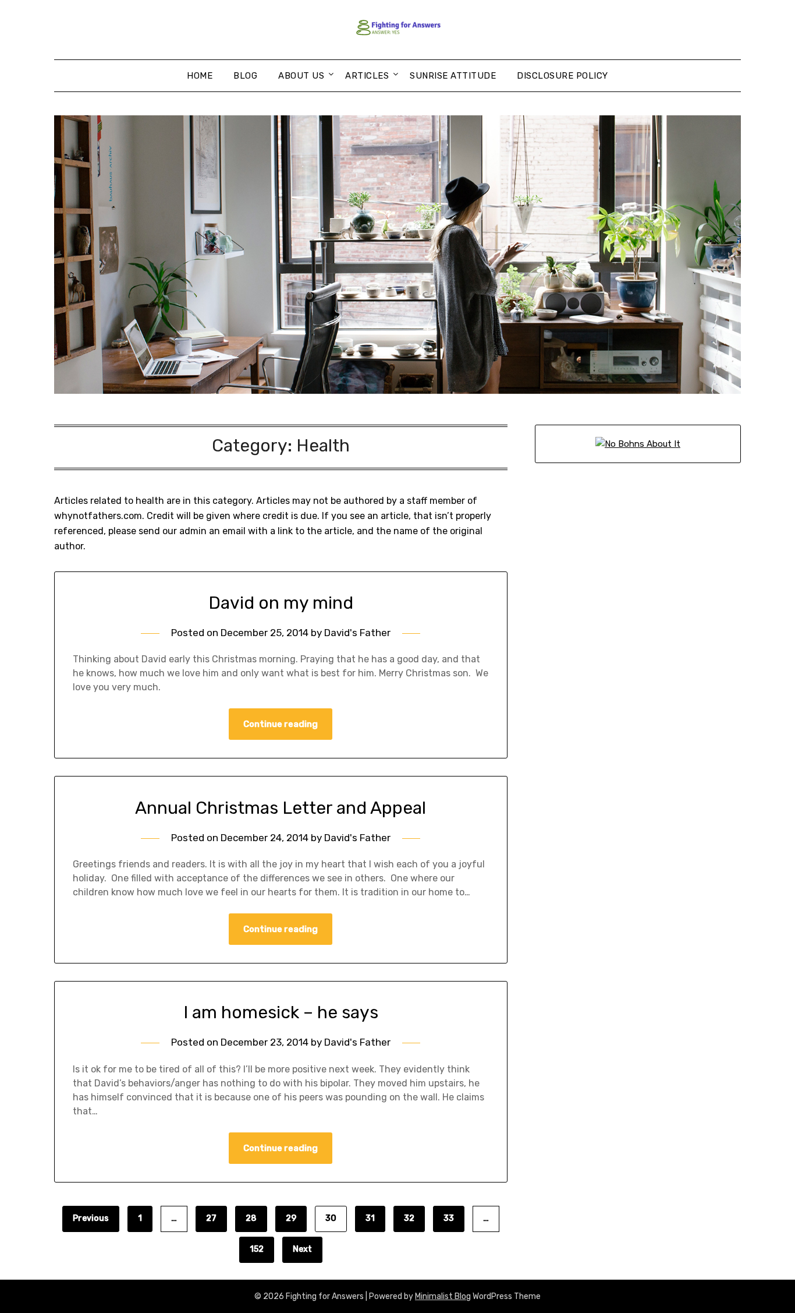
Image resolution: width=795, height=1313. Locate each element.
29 (291, 1218)
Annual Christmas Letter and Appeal (280, 807)
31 (370, 1218)
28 (251, 1218)
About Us (301, 75)
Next (302, 1249)
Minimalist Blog (443, 1296)
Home (199, 75)
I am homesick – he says (280, 1012)
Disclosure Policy (562, 75)
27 (211, 1218)
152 (257, 1249)
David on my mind (280, 602)
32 (409, 1218)
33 (448, 1218)
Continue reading (280, 724)
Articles (367, 75)
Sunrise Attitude (453, 75)
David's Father (357, 632)
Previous (91, 1218)
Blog (245, 75)
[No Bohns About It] (637, 444)
